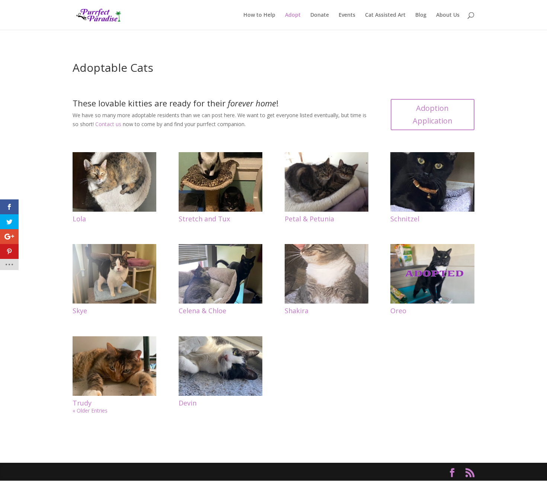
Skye (80, 310)
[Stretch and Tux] (220, 182)
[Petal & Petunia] (326, 182)
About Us (448, 15)
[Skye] (114, 274)
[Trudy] (114, 366)
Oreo (398, 310)
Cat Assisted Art (385, 15)
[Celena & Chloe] (220, 274)
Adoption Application (432, 114)
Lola (79, 218)
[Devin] (220, 366)
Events (347, 15)
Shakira (296, 310)
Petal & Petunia (309, 218)
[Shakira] (326, 274)
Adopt (293, 15)
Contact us (108, 124)
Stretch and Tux (204, 218)
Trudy (82, 402)
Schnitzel (404, 218)
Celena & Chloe (202, 310)
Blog (420, 15)
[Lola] (114, 182)
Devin (187, 402)
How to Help (259, 15)
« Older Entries (90, 410)
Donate (319, 15)
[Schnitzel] (432, 182)
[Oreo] (432, 274)
